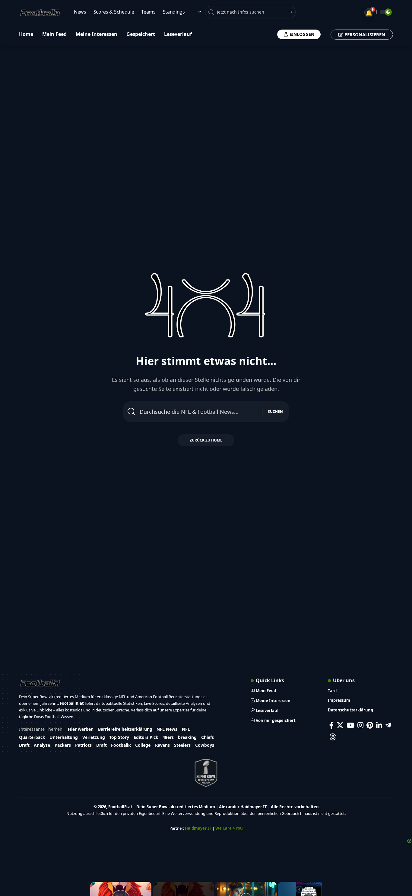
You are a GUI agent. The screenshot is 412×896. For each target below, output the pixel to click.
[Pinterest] (370, 725)
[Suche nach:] (198, 412)
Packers (63, 745)
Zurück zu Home (206, 440)
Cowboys (204, 745)
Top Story (119, 737)
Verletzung (93, 737)
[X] (340, 725)
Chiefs (207, 737)
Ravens (162, 745)
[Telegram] (388, 725)
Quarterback (32, 737)
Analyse (42, 745)
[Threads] (333, 737)
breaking (187, 737)
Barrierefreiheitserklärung (125, 729)
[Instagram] (360, 725)
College (143, 745)
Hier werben (80, 729)
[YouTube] (350, 725)
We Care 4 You (229, 828)
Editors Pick (146, 737)
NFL (186, 729)
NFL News (167, 729)
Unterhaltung (63, 737)
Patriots (83, 745)
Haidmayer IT (198, 828)
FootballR (121, 745)
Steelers (182, 745)
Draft (24, 745)
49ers (168, 737)
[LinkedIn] (379, 725)
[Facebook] (331, 725)
